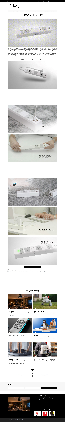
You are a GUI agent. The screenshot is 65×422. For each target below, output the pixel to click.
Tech (19, 11)
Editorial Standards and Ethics (38, 402)
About (9, 1)
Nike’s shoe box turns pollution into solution (43, 358)
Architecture (30, 11)
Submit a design (21, 1)
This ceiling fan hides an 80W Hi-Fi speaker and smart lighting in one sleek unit (19, 412)
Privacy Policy (45, 402)
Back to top (10, 420)
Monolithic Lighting (20, 375)
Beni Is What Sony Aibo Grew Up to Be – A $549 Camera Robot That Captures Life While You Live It (45, 310)
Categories (14, 1)
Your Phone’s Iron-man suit (45, 375)
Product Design (14, 11)
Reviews (46, 11)
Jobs (29, 1)
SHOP (26, 1)
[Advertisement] (40, 6)
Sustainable (37, 11)
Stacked (12, 57)
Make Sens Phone (12, 334)
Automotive (24, 11)
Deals (42, 11)
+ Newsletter (51, 11)
